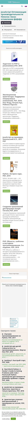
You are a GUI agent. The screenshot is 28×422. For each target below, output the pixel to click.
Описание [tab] (7, 23)
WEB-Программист (14, 2)
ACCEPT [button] (13, 418)
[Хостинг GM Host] (14, 42)
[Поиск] (22, 6)
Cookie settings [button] (6, 418)
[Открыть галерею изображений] (14, 300)
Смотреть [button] (6, 79)
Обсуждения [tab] (8, 29)
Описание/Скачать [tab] (10, 26)
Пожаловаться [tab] (20, 29)
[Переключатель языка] (25, 6)
